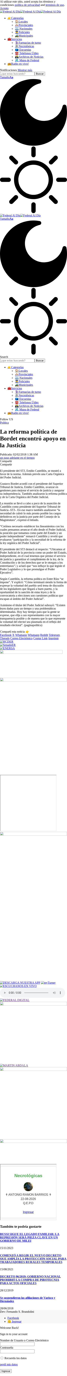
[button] (4, 8)
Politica (4, 422)
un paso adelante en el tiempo (17, 457)
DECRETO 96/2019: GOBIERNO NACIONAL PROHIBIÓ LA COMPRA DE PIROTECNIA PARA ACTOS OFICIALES (30, 1280)
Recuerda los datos (15, 1358)
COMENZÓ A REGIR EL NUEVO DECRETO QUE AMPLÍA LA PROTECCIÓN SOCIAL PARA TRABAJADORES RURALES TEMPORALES (33, 1259)
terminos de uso (55, 4)
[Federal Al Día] (30, 11)
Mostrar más (25, 70)
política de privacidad (27, 4)
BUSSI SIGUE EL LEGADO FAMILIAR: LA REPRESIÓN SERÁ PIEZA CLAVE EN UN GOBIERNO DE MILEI (29, 1237)
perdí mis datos (9, 1364)
